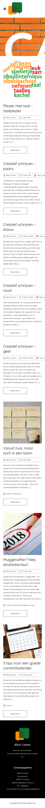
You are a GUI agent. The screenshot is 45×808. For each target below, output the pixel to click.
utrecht (32, 605)
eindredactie (16, 494)
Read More (15, 150)
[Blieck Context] (22, 734)
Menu (5, 8)
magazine (25, 605)
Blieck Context (11, 118)
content (9, 494)
